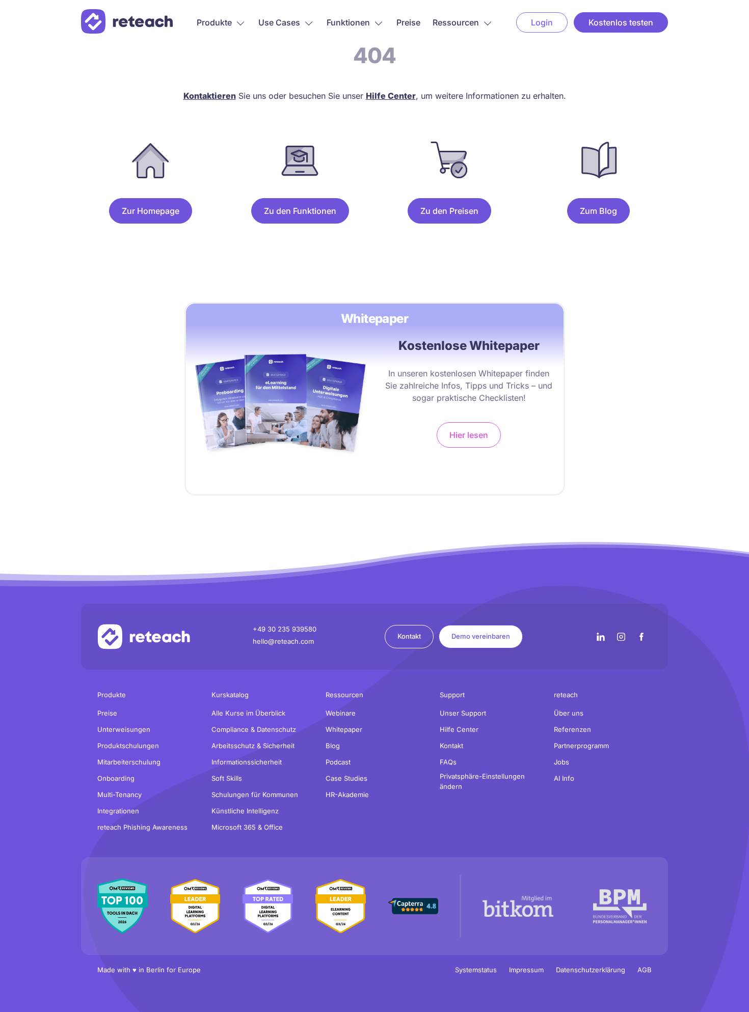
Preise (408, 22)
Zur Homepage (150, 211)
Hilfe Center (459, 729)
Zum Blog (598, 211)
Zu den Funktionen (300, 211)
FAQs (448, 762)
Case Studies (346, 778)
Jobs (561, 762)
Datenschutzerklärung (590, 970)
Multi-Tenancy (119, 794)
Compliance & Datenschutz (253, 729)
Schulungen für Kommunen (254, 794)
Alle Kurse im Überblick (248, 713)
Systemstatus (476, 970)
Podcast (338, 762)
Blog (333, 746)
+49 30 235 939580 (284, 629)
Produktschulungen (128, 746)
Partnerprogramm (581, 746)
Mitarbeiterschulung (128, 762)
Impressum (526, 970)
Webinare (341, 713)
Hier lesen (468, 435)
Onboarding (116, 778)
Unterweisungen (123, 729)
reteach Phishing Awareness (142, 827)
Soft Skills (226, 778)
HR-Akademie (347, 794)
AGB (644, 970)
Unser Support (463, 713)
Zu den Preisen (449, 211)
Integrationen (118, 811)
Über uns (568, 713)
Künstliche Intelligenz (245, 811)
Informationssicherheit (246, 762)
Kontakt (409, 636)
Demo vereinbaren (480, 636)
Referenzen (572, 729)
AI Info (564, 778)
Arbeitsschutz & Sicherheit (253, 746)
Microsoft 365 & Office (247, 827)
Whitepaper (344, 729)
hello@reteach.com (283, 641)
